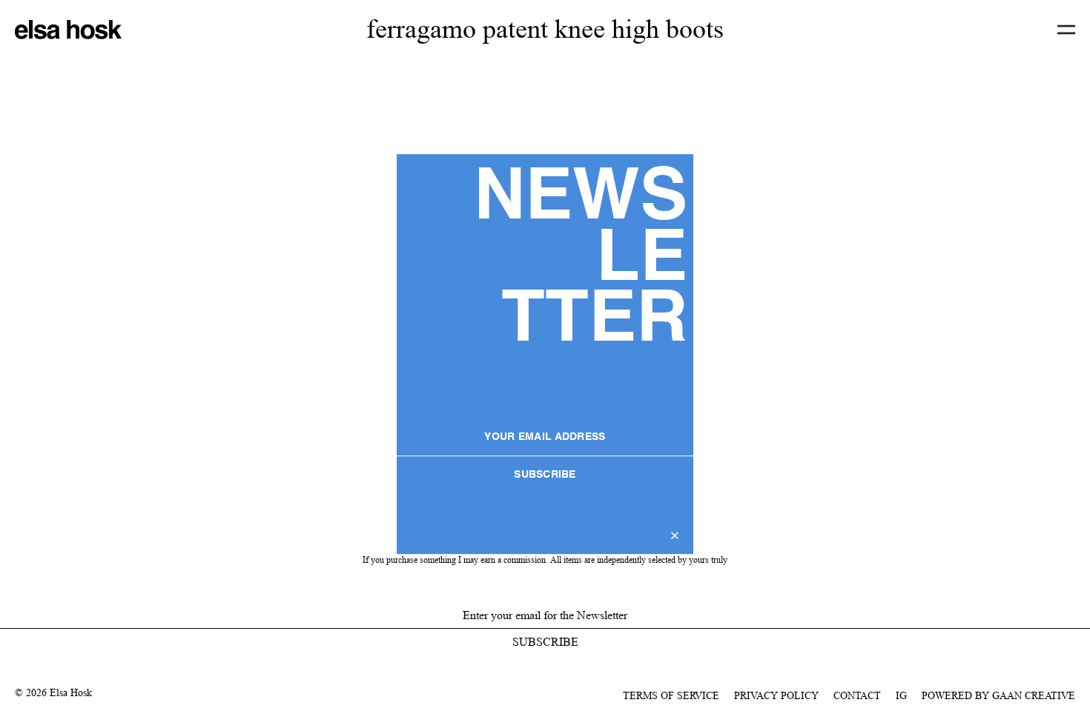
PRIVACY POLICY (776, 695)
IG (901, 695)
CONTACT (857, 695)
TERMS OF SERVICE (671, 695)
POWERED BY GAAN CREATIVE (998, 695)
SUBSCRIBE (545, 475)
